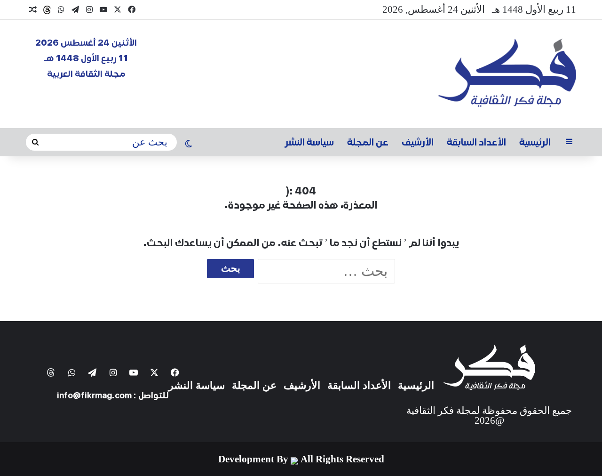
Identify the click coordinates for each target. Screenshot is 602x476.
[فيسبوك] (132, 9)
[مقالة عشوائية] (33, 9)
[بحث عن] (35, 142)
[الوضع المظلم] (189, 144)
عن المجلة (367, 142)
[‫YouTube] (103, 9)
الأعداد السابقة (476, 142)
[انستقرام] (89, 9)
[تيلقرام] (75, 9)
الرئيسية (535, 142)
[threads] (47, 9)
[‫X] (118, 9)
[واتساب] (61, 9)
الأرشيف (418, 142)
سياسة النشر (309, 142)
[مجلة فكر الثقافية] (507, 74)
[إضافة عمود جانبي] (569, 142)
